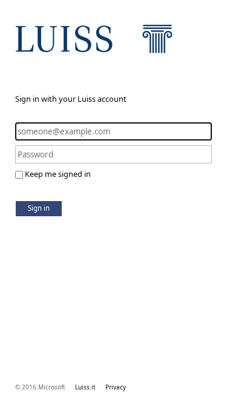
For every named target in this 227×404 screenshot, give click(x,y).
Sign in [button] (39, 208)
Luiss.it (85, 387)
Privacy (115, 387)
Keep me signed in (58, 173)
